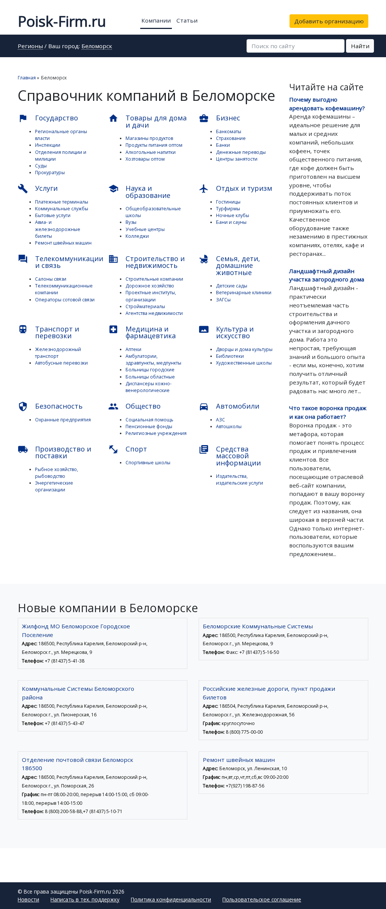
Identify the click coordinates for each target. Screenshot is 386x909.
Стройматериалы (145, 306)
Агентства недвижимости (154, 313)
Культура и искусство (226, 332)
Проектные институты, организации (151, 295)
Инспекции (47, 145)
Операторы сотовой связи (65, 299)
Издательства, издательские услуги (239, 479)
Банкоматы (228, 131)
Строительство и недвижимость (146, 262)
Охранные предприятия (63, 419)
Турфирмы (228, 208)
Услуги (38, 189)
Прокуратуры (50, 172)
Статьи (187, 20)
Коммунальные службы (61, 208)
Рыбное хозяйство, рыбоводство (56, 472)
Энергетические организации (54, 486)
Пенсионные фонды (149, 426)
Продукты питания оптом (154, 145)
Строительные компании (154, 279)
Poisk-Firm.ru (62, 21)
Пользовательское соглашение (261, 899)
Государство (48, 118)
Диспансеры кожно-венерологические (149, 387)
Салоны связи (50, 279)
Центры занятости (236, 159)
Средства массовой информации (230, 455)
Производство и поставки (54, 452)
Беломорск (96, 46)
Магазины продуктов (149, 138)
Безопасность (50, 406)
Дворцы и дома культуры (244, 349)
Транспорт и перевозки (48, 332)
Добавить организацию (329, 21)
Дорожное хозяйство (150, 286)
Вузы (131, 222)
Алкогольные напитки (151, 152)
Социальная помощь (149, 419)
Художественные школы (244, 363)
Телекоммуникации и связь (57, 262)
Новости (28, 899)
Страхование (231, 138)
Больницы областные (150, 377)
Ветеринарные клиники (243, 292)
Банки (223, 145)
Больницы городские (150, 369)
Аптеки (133, 349)
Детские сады (231, 286)
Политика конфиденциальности (171, 899)
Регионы (30, 46)
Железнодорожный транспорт (58, 352)
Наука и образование (139, 191)
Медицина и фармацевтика (142, 332)
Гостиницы (228, 202)
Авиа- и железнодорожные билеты (57, 229)
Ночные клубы (232, 215)
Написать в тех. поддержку (85, 899)
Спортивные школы (148, 462)
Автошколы (229, 426)
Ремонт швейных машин (63, 243)
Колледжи (137, 236)
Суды (41, 166)
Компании (156, 20)
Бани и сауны (231, 222)
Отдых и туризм (235, 189)
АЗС (220, 419)
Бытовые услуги (52, 215)
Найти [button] (360, 46)
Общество (134, 406)
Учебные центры (145, 229)
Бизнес (219, 118)
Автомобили (229, 406)
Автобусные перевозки (61, 363)
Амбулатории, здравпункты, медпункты (153, 359)
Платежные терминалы (61, 202)
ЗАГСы (223, 299)
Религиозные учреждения (156, 433)
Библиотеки (230, 356)
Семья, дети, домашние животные (229, 265)
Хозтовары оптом (145, 159)
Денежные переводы (241, 152)
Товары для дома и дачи (147, 121)
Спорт (127, 449)
